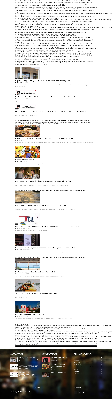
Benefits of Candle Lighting (58, 372)
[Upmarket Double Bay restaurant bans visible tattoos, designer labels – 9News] (56, 240)
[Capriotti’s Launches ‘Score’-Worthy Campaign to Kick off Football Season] (56, 131)
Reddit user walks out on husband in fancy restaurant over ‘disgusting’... (43, 181)
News (17, 94)
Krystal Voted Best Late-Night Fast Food (31, 314)
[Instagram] (79, 392)
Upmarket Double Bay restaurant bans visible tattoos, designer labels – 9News (46, 248)
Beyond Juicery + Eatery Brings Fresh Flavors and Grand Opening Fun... (43, 81)
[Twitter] (83, 392)
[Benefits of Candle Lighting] (46, 374)
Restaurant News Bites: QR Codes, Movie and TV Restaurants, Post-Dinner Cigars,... (47, 97)
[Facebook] (75, 392)
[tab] (56, 346)
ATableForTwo (18, 82)
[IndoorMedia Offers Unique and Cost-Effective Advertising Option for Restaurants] (56, 219)
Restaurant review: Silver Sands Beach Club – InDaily (35, 272)
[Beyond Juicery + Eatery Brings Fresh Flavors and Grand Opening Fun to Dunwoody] (56, 73)
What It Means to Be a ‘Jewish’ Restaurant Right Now (36, 293)
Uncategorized (18, 78)
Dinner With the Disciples (25, 160)
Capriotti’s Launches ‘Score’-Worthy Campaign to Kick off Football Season (44, 138)
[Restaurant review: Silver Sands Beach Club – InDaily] (56, 264)
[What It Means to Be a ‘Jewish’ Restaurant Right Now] (56, 285)
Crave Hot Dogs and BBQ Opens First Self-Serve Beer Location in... (41, 205)
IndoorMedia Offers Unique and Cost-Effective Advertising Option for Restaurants (47, 226)
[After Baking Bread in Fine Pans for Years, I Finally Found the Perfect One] (46, 359)
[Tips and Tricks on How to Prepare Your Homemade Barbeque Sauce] (46, 366)
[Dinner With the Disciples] (56, 152)
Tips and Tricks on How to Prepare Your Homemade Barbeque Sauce (58, 366)
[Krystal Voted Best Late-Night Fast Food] (56, 307)
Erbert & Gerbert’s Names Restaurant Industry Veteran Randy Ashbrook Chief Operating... (50, 111)
